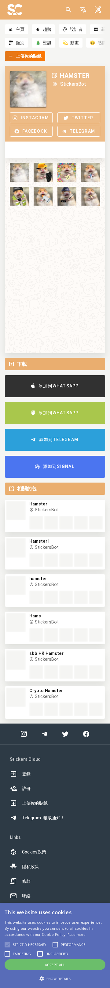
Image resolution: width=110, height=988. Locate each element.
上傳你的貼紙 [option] (35, 803)
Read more (77, 934)
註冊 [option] (26, 788)
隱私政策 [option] (30, 866)
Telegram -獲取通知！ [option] (43, 817)
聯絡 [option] (26, 895)
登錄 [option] (26, 773)
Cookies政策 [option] (34, 852)
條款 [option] (26, 881)
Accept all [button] (55, 964)
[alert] (55, 945)
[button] (83, 9)
